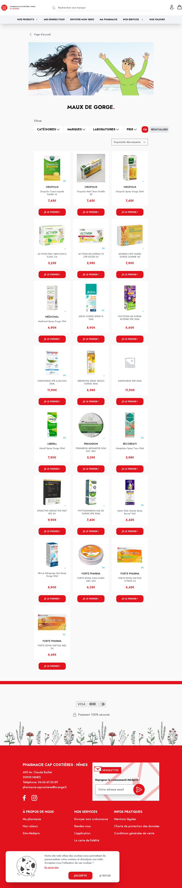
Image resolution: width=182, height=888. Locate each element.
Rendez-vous (82, 826)
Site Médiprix (31, 833)
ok (145, 129)
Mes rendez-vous (54, 19)
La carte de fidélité (86, 840)
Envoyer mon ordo (82, 19)
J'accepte (80, 875)
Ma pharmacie (108, 19)
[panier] (179, 7)
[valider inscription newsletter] (139, 789)
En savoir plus (52, 867)
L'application (82, 833)
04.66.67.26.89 (48, 782)
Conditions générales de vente (134, 833)
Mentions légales (125, 819)
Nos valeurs (157, 19)
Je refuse (105, 875)
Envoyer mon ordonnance (91, 819)
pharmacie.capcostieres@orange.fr (45, 787)
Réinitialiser (159, 129)
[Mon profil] (171, 7)
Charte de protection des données (136, 826)
